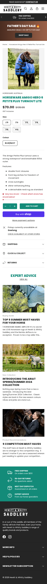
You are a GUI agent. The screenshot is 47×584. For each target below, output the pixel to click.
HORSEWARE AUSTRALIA (12, 93)
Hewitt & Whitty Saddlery (21, 577)
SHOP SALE (23, 35)
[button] (37, 8)
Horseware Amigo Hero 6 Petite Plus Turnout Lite (26, 44)
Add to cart (32, 206)
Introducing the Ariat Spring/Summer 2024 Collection (19, 382)
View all (24, 279)
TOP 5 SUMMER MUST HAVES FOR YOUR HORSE (21, 321)
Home (5, 44)
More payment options (23, 220)
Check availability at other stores (24, 234)
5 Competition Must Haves (22, 444)
